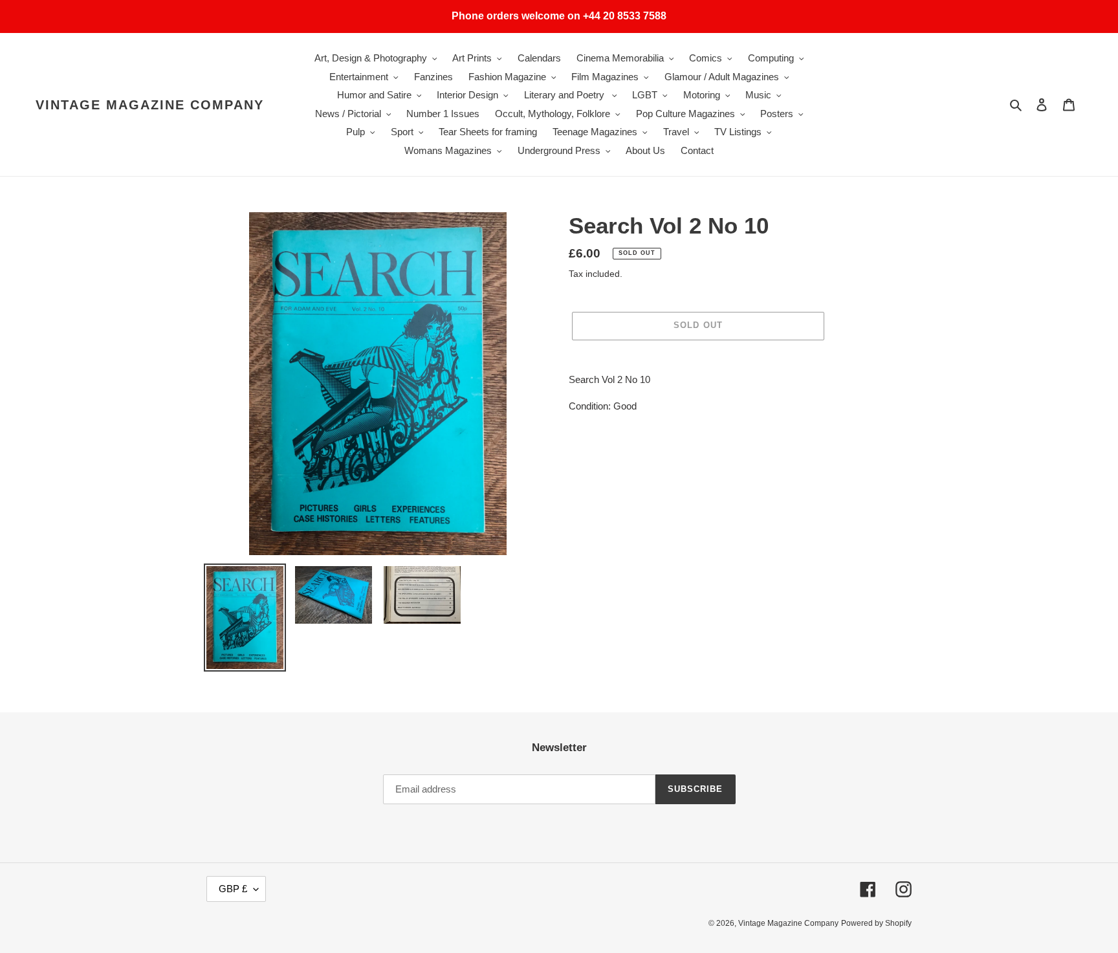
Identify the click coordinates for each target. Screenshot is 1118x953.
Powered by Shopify (876, 923)
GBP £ (233, 888)
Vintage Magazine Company (150, 105)
